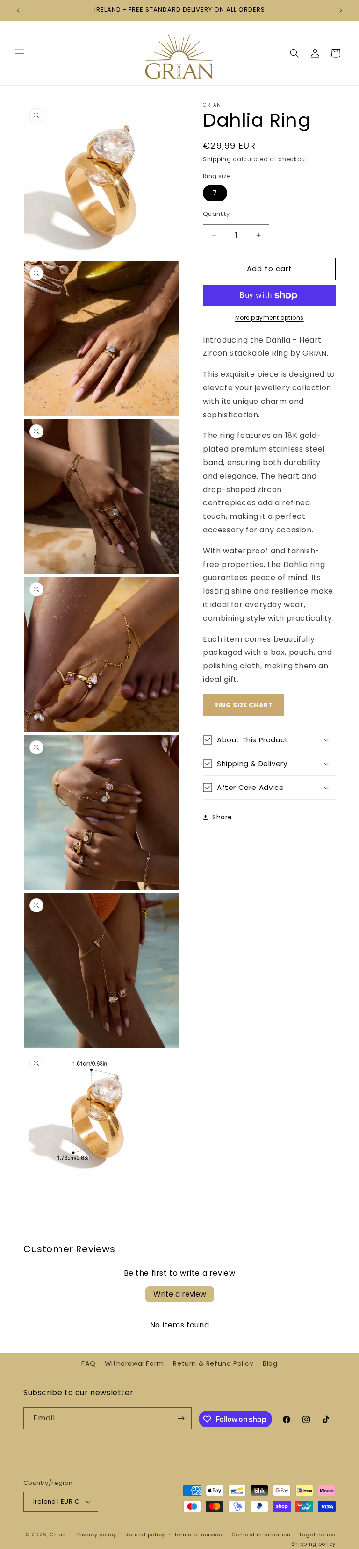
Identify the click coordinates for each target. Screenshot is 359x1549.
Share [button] (222, 817)
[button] (19, 53)
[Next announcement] (340, 10)
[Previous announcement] (18, 10)
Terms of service (198, 1534)
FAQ (88, 1363)
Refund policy (145, 1534)
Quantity (216, 213)
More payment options (269, 318)
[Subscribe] (181, 1418)
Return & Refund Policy (213, 1363)
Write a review (179, 1294)
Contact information (261, 1534)
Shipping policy (313, 1544)
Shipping (217, 159)
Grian (58, 1534)
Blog (270, 1363)
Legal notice (318, 1534)
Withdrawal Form (134, 1363)
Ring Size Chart (243, 705)
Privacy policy (96, 1534)
